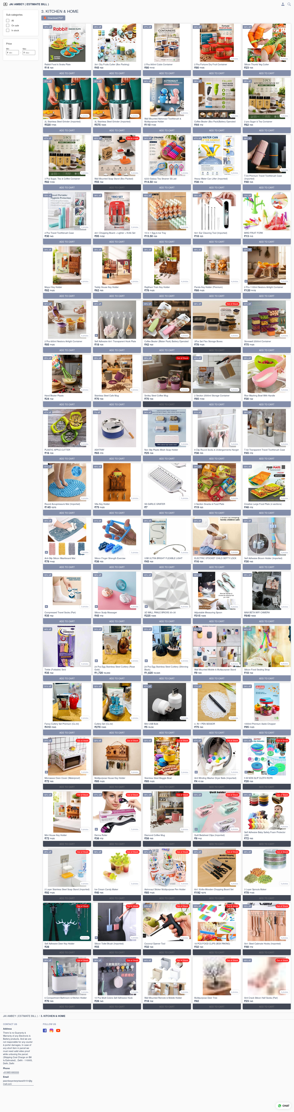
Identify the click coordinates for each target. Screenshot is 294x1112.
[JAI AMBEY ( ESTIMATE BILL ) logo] (5, 4)
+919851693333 (11, 1072)
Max (24, 48)
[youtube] (58, 1030)
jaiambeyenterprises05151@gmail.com (17, 1082)
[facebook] (44, 1030)
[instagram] (51, 1030)
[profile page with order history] (283, 4)
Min (7, 48)
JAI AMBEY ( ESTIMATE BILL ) (29, 4)
